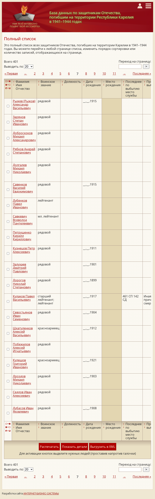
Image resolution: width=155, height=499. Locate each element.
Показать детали (74, 447)
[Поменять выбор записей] (8, 88)
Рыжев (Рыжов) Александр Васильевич (24, 104)
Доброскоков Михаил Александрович (24, 136)
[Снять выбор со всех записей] (8, 84)
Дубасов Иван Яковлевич (23, 410)
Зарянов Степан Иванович (20, 120)
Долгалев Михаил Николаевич (22, 168)
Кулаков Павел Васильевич (24, 298)
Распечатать (49, 447)
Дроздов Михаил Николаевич (22, 379)
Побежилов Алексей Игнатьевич (22, 347)
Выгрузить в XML (102, 447)
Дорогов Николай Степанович (22, 283)
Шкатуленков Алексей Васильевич (23, 331)
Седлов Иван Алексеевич (22, 394)
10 (104, 73)
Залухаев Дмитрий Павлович (20, 267)
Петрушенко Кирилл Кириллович (22, 235)
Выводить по (14, 66)
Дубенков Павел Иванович (20, 204)
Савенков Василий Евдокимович (23, 187)
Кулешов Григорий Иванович (20, 363)
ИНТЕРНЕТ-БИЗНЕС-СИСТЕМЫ (41, 493)
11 (114, 73)
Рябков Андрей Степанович (24, 151)
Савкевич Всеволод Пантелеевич (23, 219)
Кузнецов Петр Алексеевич (24, 250)
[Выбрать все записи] (8, 81)
